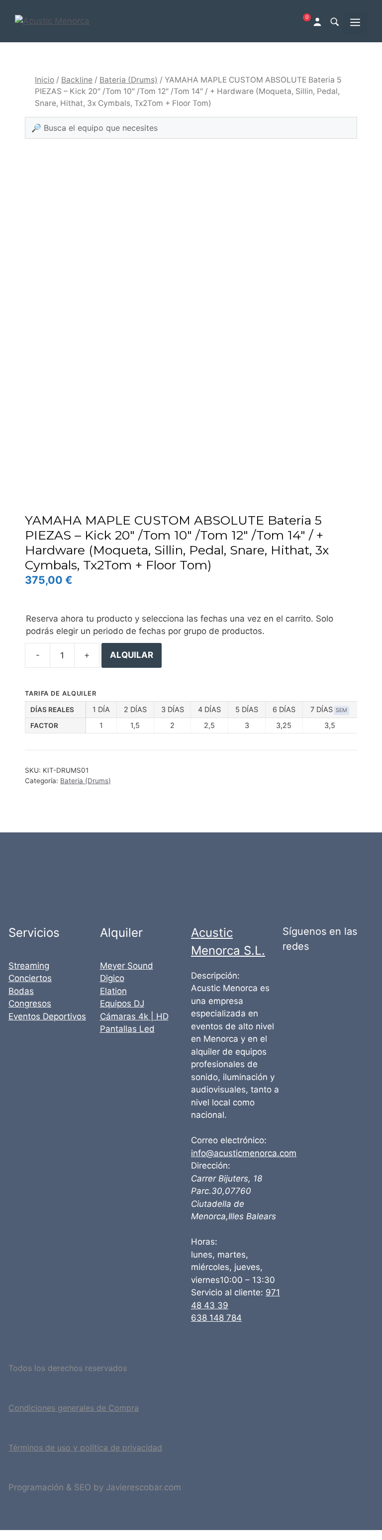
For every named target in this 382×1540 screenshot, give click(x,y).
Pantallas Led (127, 1029)
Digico (112, 978)
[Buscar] (334, 21)
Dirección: (210, 1166)
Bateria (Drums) (128, 80)
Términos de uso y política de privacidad (85, 1447)
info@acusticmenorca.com (243, 1153)
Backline (77, 80)
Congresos (29, 1003)
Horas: (204, 1242)
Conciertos (30, 978)
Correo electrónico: (229, 1140)
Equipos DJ (122, 1003)
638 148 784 (216, 1318)
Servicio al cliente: (227, 1292)
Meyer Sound (126, 966)
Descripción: (215, 976)
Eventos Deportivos (47, 1016)
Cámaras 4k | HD (134, 1016)
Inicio (44, 80)
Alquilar (131, 655)
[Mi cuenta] (318, 21)
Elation (113, 991)
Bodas (21, 991)
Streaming (28, 966)
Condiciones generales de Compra (73, 1408)
